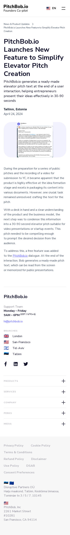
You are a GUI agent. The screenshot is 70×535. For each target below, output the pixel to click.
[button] (63, 8)
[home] (16, 8)
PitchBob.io (20, 256)
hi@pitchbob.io (13, 321)
